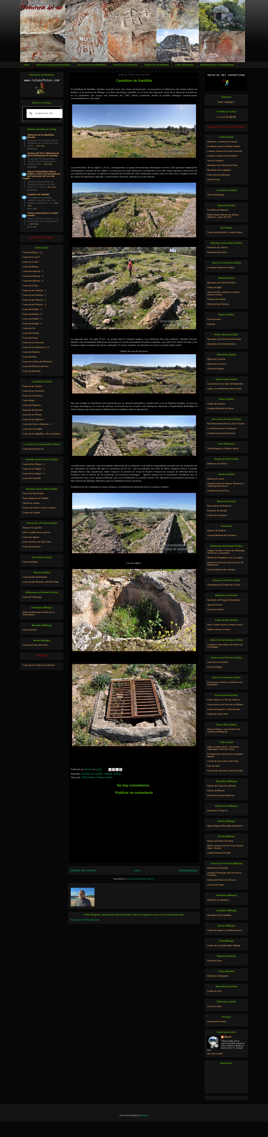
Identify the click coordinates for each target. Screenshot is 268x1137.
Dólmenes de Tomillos (217, 463)
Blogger (144, 1115)
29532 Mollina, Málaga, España (97, 777)
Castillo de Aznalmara (217, 515)
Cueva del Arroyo (30, 338)
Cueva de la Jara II (31, 257)
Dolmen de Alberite (215, 368)
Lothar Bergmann (184, 64)
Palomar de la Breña (216, 299)
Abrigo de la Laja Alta (32, 528)
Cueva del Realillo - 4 (32, 323)
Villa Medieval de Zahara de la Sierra (223, 585)
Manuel (227, 1037)
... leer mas (39, 145)
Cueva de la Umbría (31, 546)
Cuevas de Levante (31, 512)
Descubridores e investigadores (217, 64)
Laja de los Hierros (215, 609)
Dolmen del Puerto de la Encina (221, 880)
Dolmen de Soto (214, 961)
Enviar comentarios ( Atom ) (141, 879)
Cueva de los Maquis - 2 (34, 469)
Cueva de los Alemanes (33, 342)
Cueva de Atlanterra (31, 352)
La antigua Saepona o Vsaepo (220, 267)
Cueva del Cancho (31, 333)
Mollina (117, 774)
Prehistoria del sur (41, 7)
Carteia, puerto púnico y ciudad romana (42, 214)
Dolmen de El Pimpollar (217, 868)
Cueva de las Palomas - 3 (34, 300)
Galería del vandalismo (156, 64)
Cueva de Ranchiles (32, 371)
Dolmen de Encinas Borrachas (220, 795)
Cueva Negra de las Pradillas (36, 498)
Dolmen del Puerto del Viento (220, 841)
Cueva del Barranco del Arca (35, 366)
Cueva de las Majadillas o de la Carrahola (41, 434)
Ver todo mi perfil (214, 1053)
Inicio (26, 64)
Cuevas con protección (125, 64)
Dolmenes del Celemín (217, 247)
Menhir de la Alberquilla (217, 976)
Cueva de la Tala (30, 285)
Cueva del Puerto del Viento (35, 645)
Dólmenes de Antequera (218, 900)
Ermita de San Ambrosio (218, 304)
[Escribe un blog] (113, 769)
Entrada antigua (188, 870)
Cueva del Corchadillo (32, 429)
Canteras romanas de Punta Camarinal (224, 151)
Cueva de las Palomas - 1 (34, 290)
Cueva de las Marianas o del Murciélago (41, 582)
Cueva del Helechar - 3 (33, 276)
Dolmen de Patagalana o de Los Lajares (225, 557)
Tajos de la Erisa (214, 605)
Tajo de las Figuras (31, 503)
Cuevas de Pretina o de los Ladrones (39, 508)
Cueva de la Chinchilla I (217, 662)
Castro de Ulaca (214, 1006)
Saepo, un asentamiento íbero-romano (224, 388)
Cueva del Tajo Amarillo (33, 493)
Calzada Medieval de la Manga (221, 569)
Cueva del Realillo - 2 (32, 314)
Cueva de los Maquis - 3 (34, 473)
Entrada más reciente (83, 870)
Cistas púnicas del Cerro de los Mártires (225, 704)
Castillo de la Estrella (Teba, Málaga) (223, 945)
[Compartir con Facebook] (120, 769)
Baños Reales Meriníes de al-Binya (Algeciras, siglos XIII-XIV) (223, 216)
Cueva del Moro (30, 357)
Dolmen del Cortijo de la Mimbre (221, 786)
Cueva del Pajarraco (32, 405)
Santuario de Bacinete (32, 410)
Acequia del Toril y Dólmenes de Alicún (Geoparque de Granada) (43, 154)
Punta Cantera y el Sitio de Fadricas (223, 700)
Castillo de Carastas (216, 404)
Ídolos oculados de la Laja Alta (36, 532)
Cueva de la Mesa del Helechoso (37, 361)
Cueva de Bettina (30, 267)
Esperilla (211, 324)
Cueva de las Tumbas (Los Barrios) (38, 665)
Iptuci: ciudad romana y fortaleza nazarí (225, 624)
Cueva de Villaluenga (32, 597)
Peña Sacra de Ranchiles (218, 175)
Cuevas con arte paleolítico (91, 64)
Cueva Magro (29, 400)
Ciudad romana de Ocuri (218, 490)
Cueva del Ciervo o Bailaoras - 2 (37, 424)
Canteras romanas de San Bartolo (222, 156)
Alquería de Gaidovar (216, 530)
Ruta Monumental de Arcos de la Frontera (226, 423)
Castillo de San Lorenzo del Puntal (222, 761)
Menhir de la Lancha (216, 359)
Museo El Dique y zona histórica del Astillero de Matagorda (223, 730)
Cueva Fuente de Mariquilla (35, 577)
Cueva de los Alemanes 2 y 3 (36, 347)
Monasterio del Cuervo (217, 252)
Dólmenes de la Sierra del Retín (221, 282)
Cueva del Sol (29, 328)
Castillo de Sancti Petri (217, 714)
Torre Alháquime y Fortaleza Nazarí (223, 448)
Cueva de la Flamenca (33, 396)
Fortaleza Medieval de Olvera (220, 408)
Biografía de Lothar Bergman (85, 919)
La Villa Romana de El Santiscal (221, 428)
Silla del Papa (213, 179)
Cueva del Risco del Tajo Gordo (37, 542)
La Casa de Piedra (215, 885)
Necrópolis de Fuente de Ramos (221, 344)
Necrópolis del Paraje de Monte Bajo (223, 600)
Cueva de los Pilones (32, 414)
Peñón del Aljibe (214, 287)
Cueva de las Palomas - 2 (34, 295)
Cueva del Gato (30, 630)
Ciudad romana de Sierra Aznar (221, 433)
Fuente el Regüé (214, 667)
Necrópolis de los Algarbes (219, 170)
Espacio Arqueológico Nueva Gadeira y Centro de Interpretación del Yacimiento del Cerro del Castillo (41, 175)
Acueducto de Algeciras (217, 210)
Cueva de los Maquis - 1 (34, 464)
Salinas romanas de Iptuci (219, 629)
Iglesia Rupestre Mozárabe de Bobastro (225, 826)
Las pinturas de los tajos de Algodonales (225, 384)
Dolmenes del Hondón (217, 510)
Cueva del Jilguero (31, 537)
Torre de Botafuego (215, 195)
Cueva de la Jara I (31, 262)
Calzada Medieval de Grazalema (221, 535)
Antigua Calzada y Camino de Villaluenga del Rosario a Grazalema (225, 551)
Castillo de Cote (214, 991)
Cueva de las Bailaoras (33, 419)
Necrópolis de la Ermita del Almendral (224, 339)
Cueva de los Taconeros (33, 391)
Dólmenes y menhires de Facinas (222, 142)
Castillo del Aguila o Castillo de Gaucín (224, 930)
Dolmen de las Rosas (216, 364)
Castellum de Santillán (92, 774)
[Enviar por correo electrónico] (110, 769)
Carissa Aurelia (214, 319)
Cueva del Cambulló (32, 478)
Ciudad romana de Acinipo (219, 853)
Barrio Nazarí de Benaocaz (219, 506)
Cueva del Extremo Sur (33, 449)
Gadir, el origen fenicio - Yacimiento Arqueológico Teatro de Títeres (223, 748)
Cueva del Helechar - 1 (33, 271)
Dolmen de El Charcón (217, 810)
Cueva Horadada (30, 562)
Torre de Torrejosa (215, 160)
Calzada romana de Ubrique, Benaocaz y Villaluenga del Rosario (225, 484)
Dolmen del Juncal (215, 479)
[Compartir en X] (117, 769)
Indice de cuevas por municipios (53, 64)
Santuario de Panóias (216, 1021)
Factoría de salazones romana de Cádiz (225, 770)
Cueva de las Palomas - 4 (34, 304)
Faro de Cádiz (213, 766)
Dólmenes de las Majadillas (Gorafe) (40, 136)
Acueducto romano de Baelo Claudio (223, 146)
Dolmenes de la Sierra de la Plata (222, 165)
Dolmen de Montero (216, 790)
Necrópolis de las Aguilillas (219, 915)
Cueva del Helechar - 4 (33, 281)
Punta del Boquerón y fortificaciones (223, 709)
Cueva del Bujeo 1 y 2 (32, 252)
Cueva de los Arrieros (32, 386)
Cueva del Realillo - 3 (32, 319)
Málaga (109, 774)
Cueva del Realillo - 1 (32, 309)
